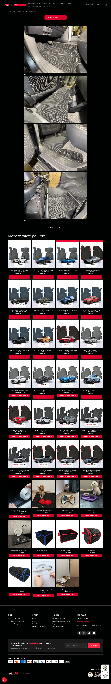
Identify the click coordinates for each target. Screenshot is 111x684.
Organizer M (91, 550)
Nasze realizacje (13, 624)
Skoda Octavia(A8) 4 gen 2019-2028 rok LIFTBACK (91, 471)
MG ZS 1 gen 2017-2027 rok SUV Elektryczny (91, 391)
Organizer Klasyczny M (43, 550)
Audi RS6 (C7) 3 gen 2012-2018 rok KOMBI (67, 351)
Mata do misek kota (67, 510)
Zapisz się (93, 645)
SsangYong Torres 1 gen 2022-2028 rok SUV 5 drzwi (91, 431)
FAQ (33, 621)
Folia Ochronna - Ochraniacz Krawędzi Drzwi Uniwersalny (19, 511)
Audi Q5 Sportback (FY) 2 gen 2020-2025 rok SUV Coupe (19, 311)
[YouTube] (94, 633)
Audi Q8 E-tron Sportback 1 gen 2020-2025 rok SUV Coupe (91, 311)
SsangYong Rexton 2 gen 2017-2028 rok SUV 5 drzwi (67, 431)
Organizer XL (19, 589)
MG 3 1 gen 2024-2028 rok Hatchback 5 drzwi (91, 351)
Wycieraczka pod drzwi (67, 589)
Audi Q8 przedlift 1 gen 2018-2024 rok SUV (43, 351)
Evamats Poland (26, 673)
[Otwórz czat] (4, 679)
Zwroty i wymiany (58, 626)
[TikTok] (89, 633)
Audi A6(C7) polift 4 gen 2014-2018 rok (67, 271)
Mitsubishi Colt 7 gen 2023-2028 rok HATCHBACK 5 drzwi (19, 431)
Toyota (14, 11)
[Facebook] (79, 633)
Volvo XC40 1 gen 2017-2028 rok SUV (43, 471)
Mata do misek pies (91, 510)
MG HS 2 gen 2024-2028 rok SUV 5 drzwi (43, 391)
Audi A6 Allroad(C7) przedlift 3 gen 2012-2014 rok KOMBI (43, 271)
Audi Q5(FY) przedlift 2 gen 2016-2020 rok (68, 311)
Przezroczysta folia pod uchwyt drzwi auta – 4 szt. (43, 589)
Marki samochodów (14, 618)
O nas (34, 618)
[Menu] (108, 666)
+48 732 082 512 (89, 5)
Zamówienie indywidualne (16, 621)
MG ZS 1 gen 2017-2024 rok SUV (67, 390)
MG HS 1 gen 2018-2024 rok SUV (19, 390)
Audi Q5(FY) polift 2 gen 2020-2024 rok (43, 311)
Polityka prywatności (59, 618)
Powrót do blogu (55, 17)
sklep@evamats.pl (83, 622)
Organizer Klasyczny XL (67, 550)
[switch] (105, 677)
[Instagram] (84, 633)
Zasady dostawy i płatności (61, 621)
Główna (9, 11)
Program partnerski (38, 626)
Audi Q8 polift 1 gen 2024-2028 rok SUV (19, 351)
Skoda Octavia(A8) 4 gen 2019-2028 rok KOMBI (67, 471)
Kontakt (35, 624)
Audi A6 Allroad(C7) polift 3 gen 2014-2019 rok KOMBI (19, 271)
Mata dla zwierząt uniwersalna (43, 510)
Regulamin (56, 624)
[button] (34, 3)
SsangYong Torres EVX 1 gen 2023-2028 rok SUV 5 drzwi (19, 471)
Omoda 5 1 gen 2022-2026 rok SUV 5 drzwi (43, 431)
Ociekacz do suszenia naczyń (19, 550)
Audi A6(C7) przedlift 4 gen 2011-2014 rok (91, 271)
